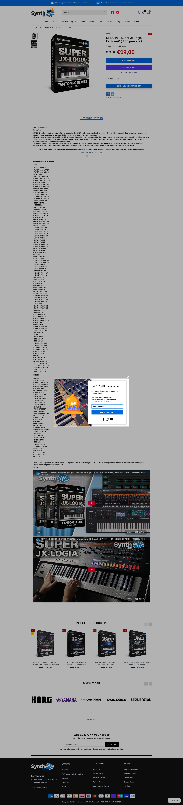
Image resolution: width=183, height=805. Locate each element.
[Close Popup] (127, 377)
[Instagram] (107, 419)
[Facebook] (103, 419)
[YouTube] (111, 419)
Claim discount (107, 412)
